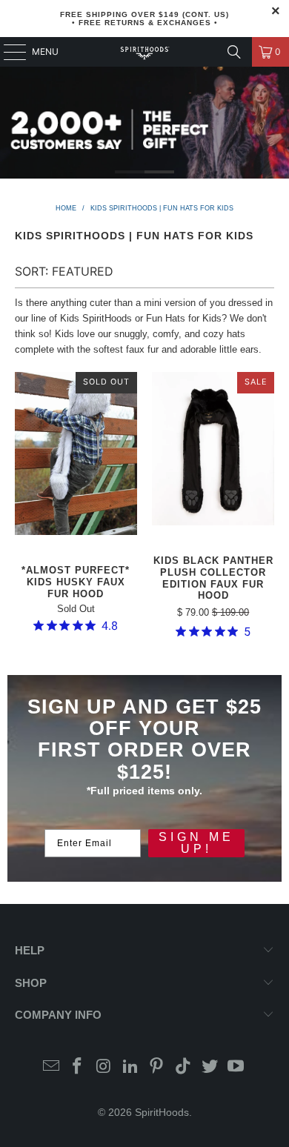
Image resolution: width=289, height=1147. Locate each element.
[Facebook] (78, 1067)
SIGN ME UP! (196, 843)
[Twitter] (210, 1067)
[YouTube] (236, 1067)
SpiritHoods (162, 1112)
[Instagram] (104, 1067)
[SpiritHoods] (145, 52)
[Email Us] (51, 1067)
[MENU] (7, 52)
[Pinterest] (157, 1067)
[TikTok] (184, 1067)
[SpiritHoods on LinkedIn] (130, 1067)
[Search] (234, 52)
